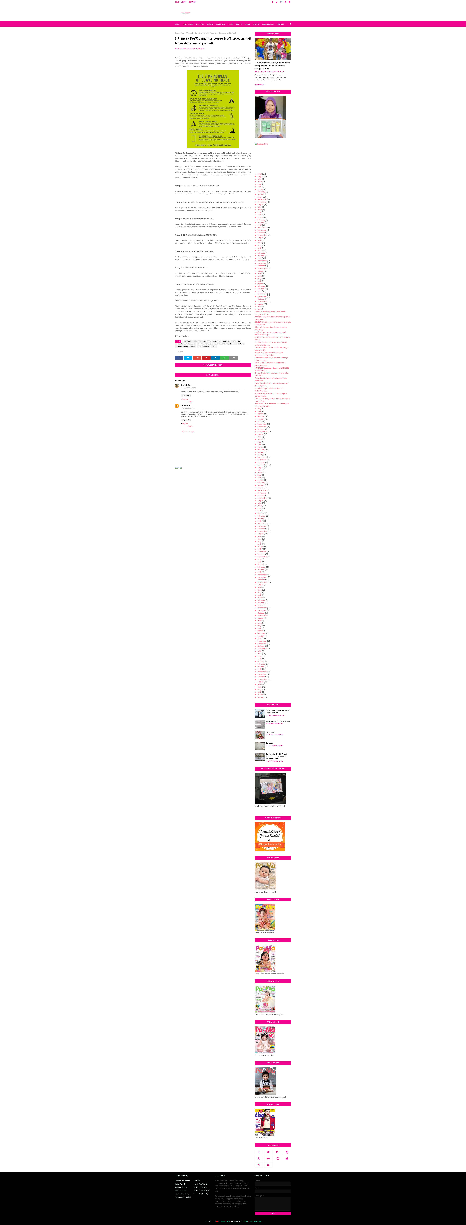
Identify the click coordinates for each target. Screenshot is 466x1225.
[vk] (268, 1158)
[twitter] (276, 2)
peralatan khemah (205, 344)
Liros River (197, 1181)
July (259, 179)
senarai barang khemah (186, 347)
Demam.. (269, 743)
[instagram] (281, 2)
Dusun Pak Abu (180, 1184)
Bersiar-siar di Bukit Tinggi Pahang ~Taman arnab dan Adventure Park (277, 756)
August (260, 176)
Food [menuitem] (231, 24)
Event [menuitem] (247, 24)
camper (197, 341)
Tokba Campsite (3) (183, 1197)
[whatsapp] (259, 1164)
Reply (183, 395)
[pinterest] (285, 2)
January (261, 194)
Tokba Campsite (200, 1187)
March (260, 189)
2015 (259, 605)
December (262, 199)
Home (177, 2)
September (262, 235)
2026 (260, 174)
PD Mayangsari (181, 1190)
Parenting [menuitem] (220, 24)
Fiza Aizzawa (181, 49)
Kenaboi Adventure (182, 1181)
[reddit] (287, 1152)
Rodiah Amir (186, 385)
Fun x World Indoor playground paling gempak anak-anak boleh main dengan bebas (272, 65)
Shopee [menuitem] (256, 24)
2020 (260, 454)
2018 (259, 521)
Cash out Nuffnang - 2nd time (278, 721)
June (260, 181)
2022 (260, 291)
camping (216, 341)
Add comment (188, 431)
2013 (259, 669)
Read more (259, 84)
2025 (260, 197)
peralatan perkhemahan (224, 344)
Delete (189, 395)
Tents (183, 33)
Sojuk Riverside (181, 1187)
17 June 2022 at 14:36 (188, 408)
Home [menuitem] (177, 24)
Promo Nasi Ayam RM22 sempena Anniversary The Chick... (269, 353)
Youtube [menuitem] (280, 24)
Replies (185, 399)
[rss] (268, 1164)
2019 (259, 488)
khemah (236, 341)
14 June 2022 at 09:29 (188, 388)
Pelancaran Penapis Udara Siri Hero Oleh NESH (278, 711)
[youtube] (287, 1158)
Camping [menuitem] (200, 24)
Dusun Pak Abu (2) (201, 1184)
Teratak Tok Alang (182, 1194)
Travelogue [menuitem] (188, 24)
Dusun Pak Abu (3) (201, 1194)
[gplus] (289, 2)
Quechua (239, 344)
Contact (192, 2)
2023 (260, 258)
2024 (260, 225)
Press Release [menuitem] (268, 24)
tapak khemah (203, 347)
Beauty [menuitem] (210, 24)
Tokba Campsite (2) (201, 1190)
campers (206, 341)
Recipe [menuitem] (239, 24)
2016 (259, 572)
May (259, 184)
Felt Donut (270, 732)
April (259, 186)
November (262, 202)
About (183, 2)
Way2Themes (225, 1222)
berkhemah (187, 341)
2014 (259, 638)
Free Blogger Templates (252, 1222)
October (261, 232)
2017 (259, 549)
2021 (259, 421)
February (261, 192)
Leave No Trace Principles (186, 344)
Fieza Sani (185, 405)
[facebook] (272, 2)
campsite (226, 341)
